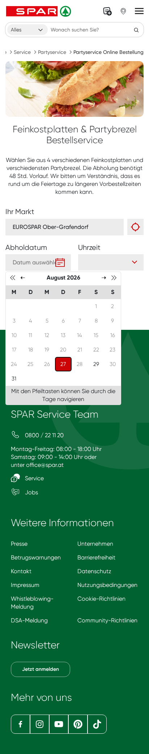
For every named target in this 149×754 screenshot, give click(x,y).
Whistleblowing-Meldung (32, 602)
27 (65, 364)
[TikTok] (97, 724)
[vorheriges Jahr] (12, 277)
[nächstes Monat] (103, 277)
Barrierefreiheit (96, 557)
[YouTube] (58, 724)
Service (22, 52)
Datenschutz (94, 571)
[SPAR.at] (39, 11)
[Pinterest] (78, 724)
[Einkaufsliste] (107, 11)
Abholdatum (26, 247)
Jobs (31, 492)
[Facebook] (20, 724)
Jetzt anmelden (40, 669)
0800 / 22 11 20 (44, 435)
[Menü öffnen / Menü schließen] (139, 11)
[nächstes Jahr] (114, 277)
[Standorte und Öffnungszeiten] (123, 11)
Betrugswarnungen (36, 557)
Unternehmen (95, 543)
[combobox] (27, 29)
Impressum (25, 585)
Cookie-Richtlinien (101, 598)
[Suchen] (136, 29)
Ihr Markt (19, 212)
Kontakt (21, 571)
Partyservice (52, 52)
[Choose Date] (60, 262)
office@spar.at (45, 464)
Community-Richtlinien (107, 620)
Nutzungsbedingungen (107, 585)
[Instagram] (39, 724)
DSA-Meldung (29, 620)
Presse (19, 543)
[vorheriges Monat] (22, 277)
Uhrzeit (89, 247)
